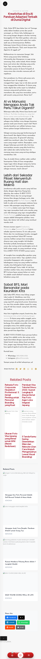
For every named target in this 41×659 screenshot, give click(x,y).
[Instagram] (29, 655)
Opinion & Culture (20, 11)
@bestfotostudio (22, 358)
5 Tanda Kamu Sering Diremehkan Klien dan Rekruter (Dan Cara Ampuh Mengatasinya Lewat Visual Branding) (29, 446)
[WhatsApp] (20, 655)
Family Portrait (9, 215)
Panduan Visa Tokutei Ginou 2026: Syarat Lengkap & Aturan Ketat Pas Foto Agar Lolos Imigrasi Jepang (29, 394)
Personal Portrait (22, 229)
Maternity (7, 229)
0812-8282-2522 (22, 356)
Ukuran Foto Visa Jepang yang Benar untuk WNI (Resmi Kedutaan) (11, 440)
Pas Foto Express (24, 201)
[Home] (12, 655)
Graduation (25, 227)
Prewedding (8, 208)
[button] (17, 369)
